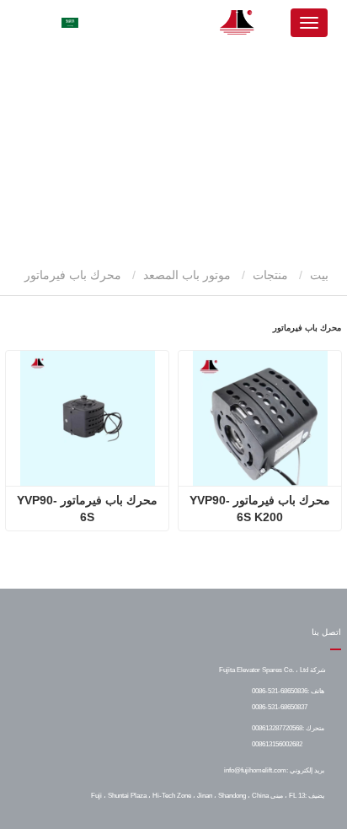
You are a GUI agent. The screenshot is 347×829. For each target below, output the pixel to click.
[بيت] (238, 22)
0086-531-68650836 (279, 690)
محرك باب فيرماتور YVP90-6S (87, 508)
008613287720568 (277, 728)
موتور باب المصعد (187, 275)
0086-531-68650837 (279, 706)
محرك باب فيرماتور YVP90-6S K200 (260, 508)
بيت (321, 275)
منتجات (270, 275)
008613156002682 (277, 744)
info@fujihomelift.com (255, 770)
